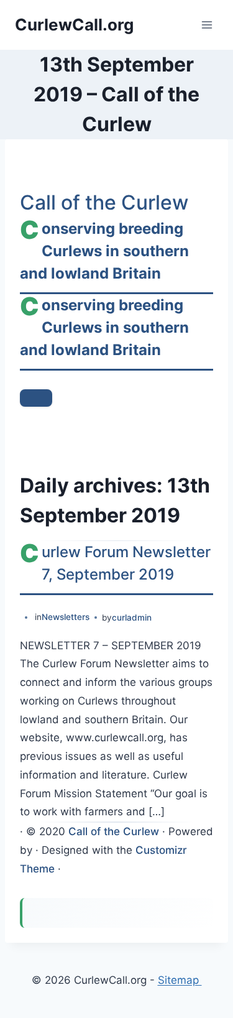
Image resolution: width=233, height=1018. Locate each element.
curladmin (132, 617)
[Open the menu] (36, 398)
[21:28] (26, 618)
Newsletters (65, 617)
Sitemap (180, 980)
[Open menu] (206, 24)
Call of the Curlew (104, 202)
